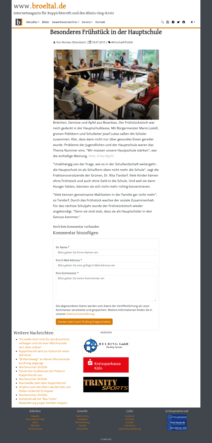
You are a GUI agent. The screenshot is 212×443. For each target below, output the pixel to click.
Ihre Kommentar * (67, 273)
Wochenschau (35, 428)
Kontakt (100, 22)
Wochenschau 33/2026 (33, 395)
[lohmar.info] (177, 427)
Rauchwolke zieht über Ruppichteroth (42, 383)
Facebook (129, 415)
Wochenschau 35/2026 (33, 367)
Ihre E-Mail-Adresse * (69, 260)
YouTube (129, 419)
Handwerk (82, 419)
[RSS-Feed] (167, 22)
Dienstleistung (82, 422)
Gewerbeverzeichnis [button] (64, 22)
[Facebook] (183, 22)
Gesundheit (82, 428)
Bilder (45, 22)
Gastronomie (82, 415)
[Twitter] (178, 22)
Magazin (35, 415)
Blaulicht (35, 425)
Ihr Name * (63, 247)
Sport (35, 422)
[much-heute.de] (177, 422)
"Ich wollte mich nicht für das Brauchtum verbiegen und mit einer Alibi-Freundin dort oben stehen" (44, 343)
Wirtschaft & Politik (35, 419)
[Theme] (192, 22)
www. (40, 6)
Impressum (129, 425)
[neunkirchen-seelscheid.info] (177, 416)
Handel (82, 425)
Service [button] (86, 22)
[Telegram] (173, 22)
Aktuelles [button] (31, 22)
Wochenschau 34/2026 (33, 379)
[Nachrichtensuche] (162, 22)
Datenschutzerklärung (80, 314)
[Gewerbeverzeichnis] (106, 345)
